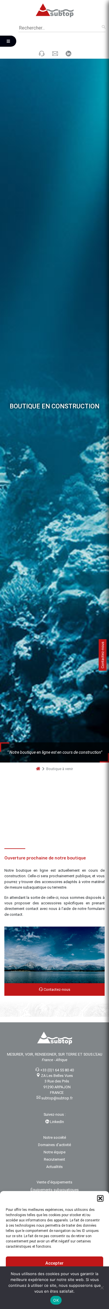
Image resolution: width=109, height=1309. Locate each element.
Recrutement (54, 1162)
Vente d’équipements (54, 1185)
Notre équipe (54, 1155)
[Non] (102, 1288)
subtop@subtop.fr (57, 1101)
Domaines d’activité (54, 1148)
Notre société (54, 1140)
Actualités (54, 1169)
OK (56, 1300)
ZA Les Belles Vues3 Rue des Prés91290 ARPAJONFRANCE (57, 1087)
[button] (100, 1198)
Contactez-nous (56, 992)
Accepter (54, 1263)
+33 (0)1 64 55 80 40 (57, 1073)
